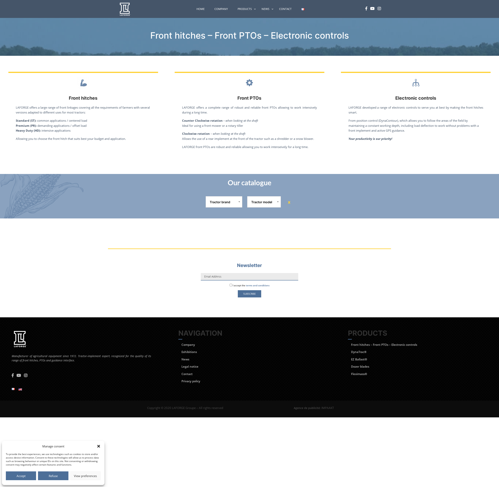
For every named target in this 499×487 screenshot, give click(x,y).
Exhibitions (189, 352)
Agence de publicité (307, 408)
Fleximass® (359, 374)
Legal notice (189, 366)
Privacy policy (190, 381)
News (265, 9)
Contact (285, 9)
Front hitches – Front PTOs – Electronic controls (384, 345)
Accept (21, 476)
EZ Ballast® (359, 359)
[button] (99, 446)
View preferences (85, 476)
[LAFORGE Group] (125, 9)
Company (221, 9)
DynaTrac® (358, 352)
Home (200, 9)
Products (245, 9)
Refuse (53, 476)
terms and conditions (258, 285)
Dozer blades (360, 366)
